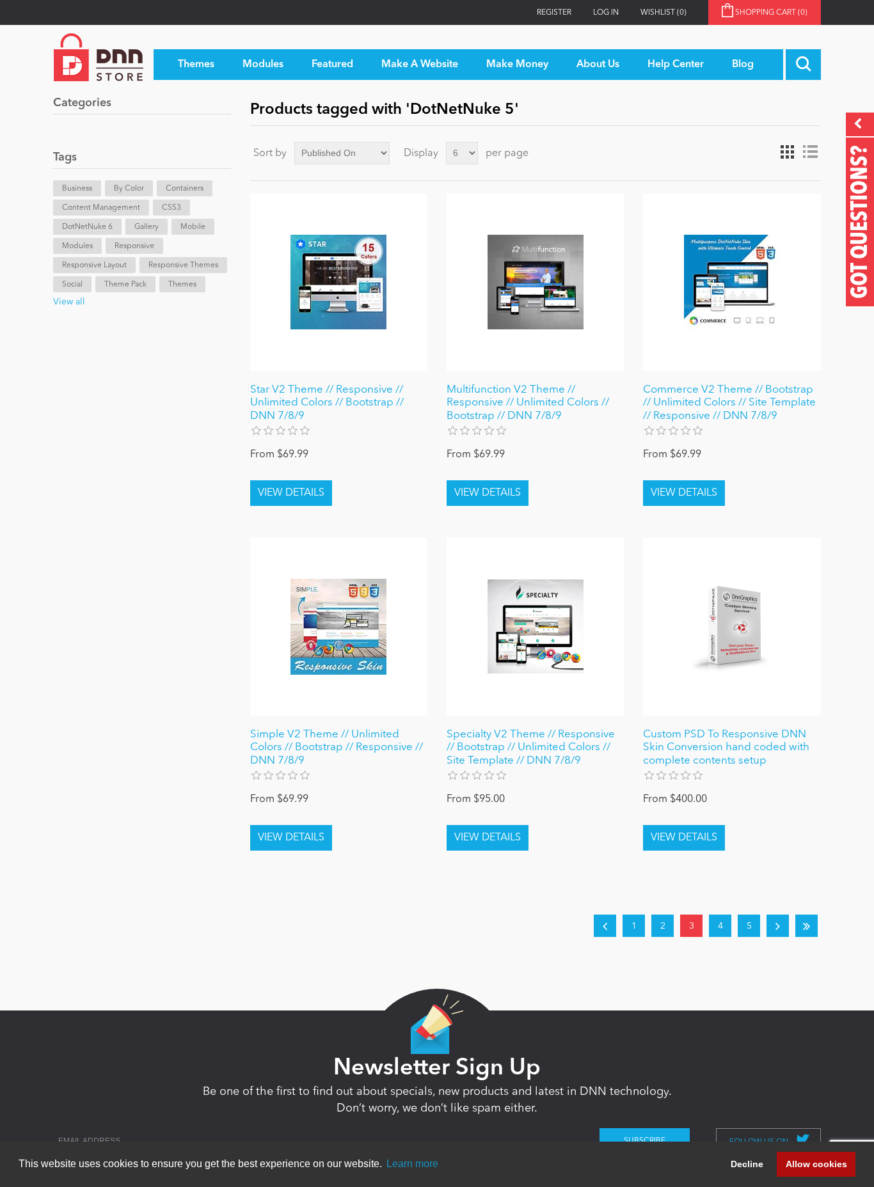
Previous (605, 926)
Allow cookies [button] (816, 1164)
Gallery (146, 227)
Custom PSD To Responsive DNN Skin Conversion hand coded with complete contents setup (726, 747)
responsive (134, 246)
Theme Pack (125, 284)
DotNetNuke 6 (87, 227)
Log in (606, 13)
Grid (787, 152)
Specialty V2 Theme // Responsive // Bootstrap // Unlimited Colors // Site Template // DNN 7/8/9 (531, 747)
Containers (184, 189)
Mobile (192, 227)
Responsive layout (94, 265)
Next (778, 926)
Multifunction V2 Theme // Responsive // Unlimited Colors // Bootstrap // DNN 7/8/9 (528, 402)
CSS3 (171, 208)
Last (806, 926)
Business (77, 189)
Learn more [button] (412, 1163)
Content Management (101, 208)
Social (72, 284)
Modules (77, 246)
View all (69, 301)
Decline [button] (747, 1164)
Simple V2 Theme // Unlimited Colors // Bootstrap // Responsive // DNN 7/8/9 (336, 747)
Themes (182, 284)
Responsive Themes (183, 265)
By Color (129, 189)
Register (554, 13)
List (810, 152)
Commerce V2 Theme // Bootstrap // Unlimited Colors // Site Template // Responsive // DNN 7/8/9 (729, 402)
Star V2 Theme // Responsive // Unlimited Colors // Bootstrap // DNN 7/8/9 (327, 402)
